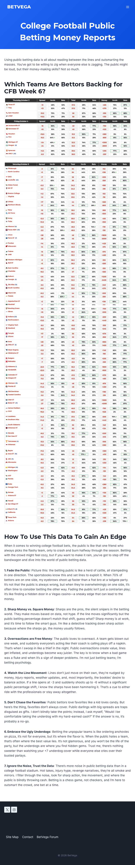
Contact (27, 837)
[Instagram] (14, 810)
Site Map (10, 823)
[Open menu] (127, 7)
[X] (7, 810)
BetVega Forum (47, 837)
